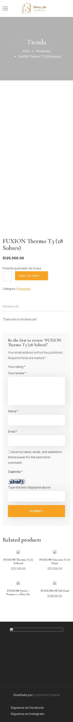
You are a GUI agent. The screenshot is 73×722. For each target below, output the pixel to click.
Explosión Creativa (47, 695)
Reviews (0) (11, 306)
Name (13, 411)
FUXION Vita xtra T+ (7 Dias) (54, 561)
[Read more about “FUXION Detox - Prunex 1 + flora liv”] (18, 586)
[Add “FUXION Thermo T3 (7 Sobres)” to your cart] (18, 555)
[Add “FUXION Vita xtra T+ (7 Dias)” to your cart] (54, 555)
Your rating (16, 367)
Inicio (26, 51)
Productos (43, 51)
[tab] (13, 306)
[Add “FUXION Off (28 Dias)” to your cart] (54, 586)
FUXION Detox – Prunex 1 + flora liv (18, 592)
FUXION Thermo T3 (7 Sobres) (18, 561)
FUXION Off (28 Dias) (55, 591)
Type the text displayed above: (29, 487)
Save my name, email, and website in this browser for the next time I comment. (35, 457)
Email (12, 431)
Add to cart (29, 275)
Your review (17, 373)
